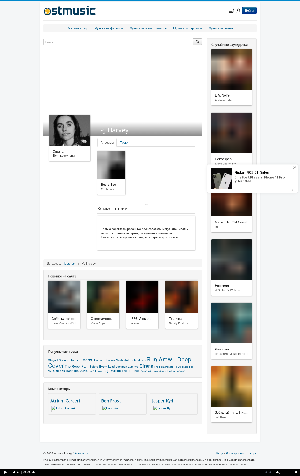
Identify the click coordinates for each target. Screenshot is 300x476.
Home (98, 360)
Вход (219, 453)
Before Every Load (102, 366)
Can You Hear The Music (70, 370)
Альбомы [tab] (107, 142)
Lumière (133, 366)
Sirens (146, 365)
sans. (88, 360)
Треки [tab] (124, 142)
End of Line (130, 370)
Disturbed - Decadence (153, 371)
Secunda (121, 366)
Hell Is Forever (176, 371)
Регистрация (235, 453)
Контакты (81, 453)
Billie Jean (138, 359)
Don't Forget (96, 371)
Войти (249, 10)
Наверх (251, 453)
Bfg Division (112, 370)
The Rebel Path (76, 366)
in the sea (109, 360)
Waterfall (122, 359)
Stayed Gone (57, 360)
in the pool (74, 360)
